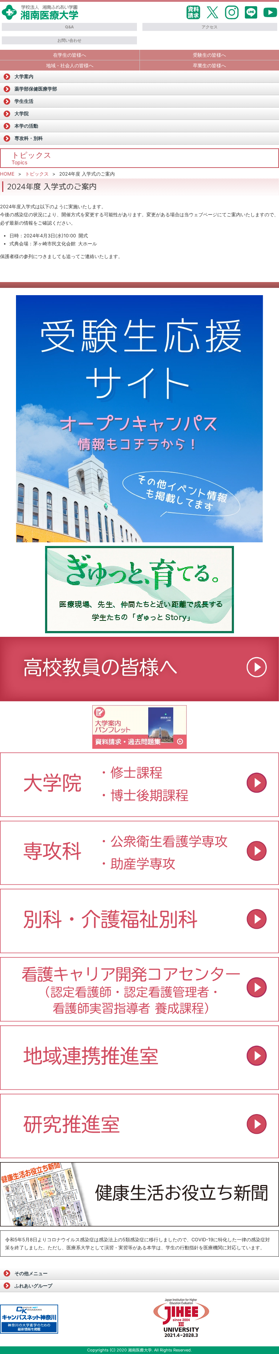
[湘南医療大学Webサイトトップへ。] (40, 17)
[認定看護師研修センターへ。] (139, 1019)
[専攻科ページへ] (139, 882)
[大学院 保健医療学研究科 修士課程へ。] (139, 784)
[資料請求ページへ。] (139, 746)
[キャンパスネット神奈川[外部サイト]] (29, 1319)
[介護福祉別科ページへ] (139, 951)
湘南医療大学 (140, 1350)
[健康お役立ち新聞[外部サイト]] (139, 1194)
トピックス (37, 174)
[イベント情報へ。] (139, 1087)
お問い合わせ (69, 40)
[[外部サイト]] (139, 589)
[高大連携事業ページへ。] (139, 699)
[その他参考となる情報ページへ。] (182, 1319)
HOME (7, 174)
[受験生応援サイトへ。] (139, 418)
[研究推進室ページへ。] (139, 1156)
